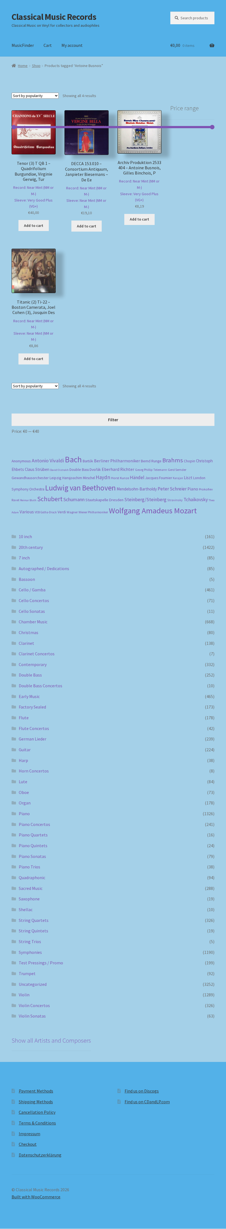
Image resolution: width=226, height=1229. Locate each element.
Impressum (29, 1133)
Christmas (28, 632)
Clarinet (26, 643)
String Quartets (34, 920)
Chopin (189, 461)
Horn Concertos (34, 771)
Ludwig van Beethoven (80, 487)
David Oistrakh (59, 470)
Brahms (172, 460)
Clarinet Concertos (37, 653)
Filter (113, 419)
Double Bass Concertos (40, 685)
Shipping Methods (36, 1101)
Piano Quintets (33, 845)
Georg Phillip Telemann (151, 470)
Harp (23, 760)
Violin (24, 994)
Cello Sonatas (32, 611)
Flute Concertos (34, 728)
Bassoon (27, 579)
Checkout (28, 1144)
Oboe (24, 792)
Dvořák (95, 469)
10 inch (25, 536)
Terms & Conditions (37, 1123)
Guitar (25, 749)
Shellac (26, 909)
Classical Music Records (54, 16)
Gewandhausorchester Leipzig (36, 477)
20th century (31, 547)
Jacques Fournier (158, 478)
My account (72, 45)
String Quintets (33, 930)
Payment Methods (36, 1091)
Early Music (29, 696)
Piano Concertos (34, 824)
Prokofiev (206, 489)
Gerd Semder (177, 470)
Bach (73, 459)
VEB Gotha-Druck (46, 512)
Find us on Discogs (142, 1091)
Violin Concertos (34, 1005)
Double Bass (79, 469)
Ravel (15, 500)
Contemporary (33, 664)
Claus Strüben (37, 469)
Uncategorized (33, 984)
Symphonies (30, 952)
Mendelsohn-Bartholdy (137, 489)
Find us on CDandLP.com (147, 1101)
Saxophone (29, 898)
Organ (25, 803)
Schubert (50, 499)
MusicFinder (23, 45)
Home (23, 65)
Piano (192, 489)
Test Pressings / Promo (41, 962)
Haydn (103, 477)
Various (27, 512)
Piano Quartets (33, 835)
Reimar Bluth (28, 500)
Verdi (62, 512)
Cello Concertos (34, 600)
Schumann (74, 499)
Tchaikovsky (196, 500)
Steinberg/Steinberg (145, 500)
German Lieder (32, 739)
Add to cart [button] (33, 225)
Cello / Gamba (32, 589)
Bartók (88, 461)
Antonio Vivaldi (48, 460)
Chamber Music (33, 621)
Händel (137, 477)
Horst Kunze (120, 478)
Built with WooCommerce (36, 1197)
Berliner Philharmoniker (117, 460)
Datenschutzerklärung (40, 1155)
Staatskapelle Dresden (104, 499)
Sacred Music (30, 888)
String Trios (30, 941)
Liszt (188, 477)
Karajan (178, 478)
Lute (23, 781)
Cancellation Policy (37, 1112)
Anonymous (21, 460)
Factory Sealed (32, 707)
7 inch (24, 557)
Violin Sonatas (32, 1016)
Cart (48, 45)
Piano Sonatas (32, 856)
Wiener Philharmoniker (93, 512)
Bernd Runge (151, 461)
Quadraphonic (32, 877)
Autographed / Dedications (44, 568)
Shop (36, 65)
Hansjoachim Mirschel (78, 478)
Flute (24, 717)
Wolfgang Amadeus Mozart (153, 511)
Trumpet (27, 973)
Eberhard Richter (118, 469)
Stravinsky (175, 500)
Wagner (72, 512)
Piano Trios (29, 867)
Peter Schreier (172, 489)
